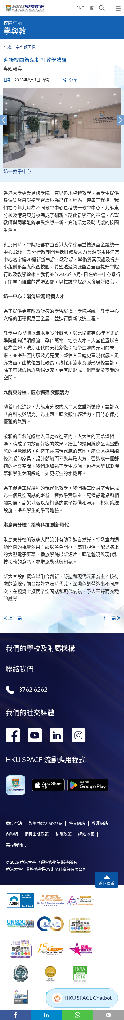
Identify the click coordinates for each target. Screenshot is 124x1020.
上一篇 (15, 618)
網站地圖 (86, 834)
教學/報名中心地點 (45, 823)
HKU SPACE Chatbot (88, 998)
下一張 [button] (120, 120)
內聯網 (12, 834)
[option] (62, 135)
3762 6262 (33, 689)
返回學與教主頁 (21, 46)
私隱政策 (63, 834)
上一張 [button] (3, 120)
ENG (80, 8)
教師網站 (100, 823)
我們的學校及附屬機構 (40, 648)
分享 (72, 80)
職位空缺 (14, 823)
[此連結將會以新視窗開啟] (48, 785)
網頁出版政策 (37, 834)
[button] (102, 8)
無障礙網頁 (16, 844)
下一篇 (109, 618)
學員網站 (77, 823)
